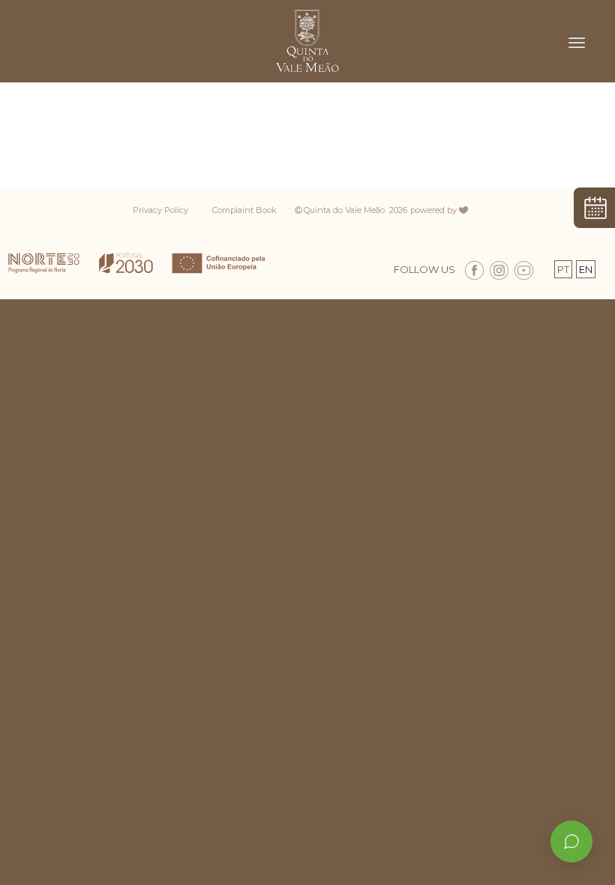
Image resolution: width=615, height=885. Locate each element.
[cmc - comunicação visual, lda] (471, 205)
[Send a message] (571, 841)
